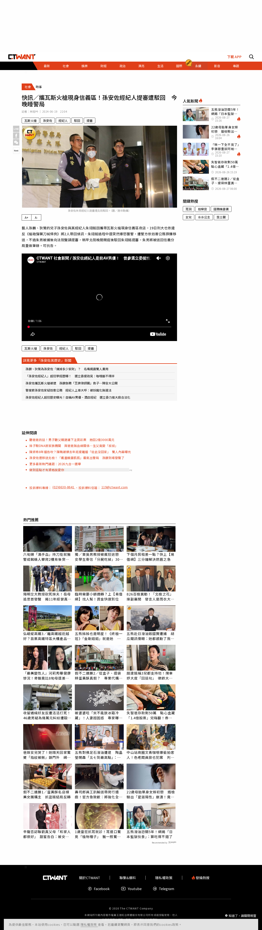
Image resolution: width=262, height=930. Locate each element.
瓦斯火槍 (30, 120)
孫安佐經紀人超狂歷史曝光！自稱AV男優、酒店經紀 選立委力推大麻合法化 (78, 397)
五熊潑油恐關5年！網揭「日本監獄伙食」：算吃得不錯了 (150, 834)
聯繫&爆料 (127, 878)
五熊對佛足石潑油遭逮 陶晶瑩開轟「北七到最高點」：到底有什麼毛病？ (98, 755)
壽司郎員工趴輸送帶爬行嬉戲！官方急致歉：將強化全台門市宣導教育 (98, 794)
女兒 (188, 217)
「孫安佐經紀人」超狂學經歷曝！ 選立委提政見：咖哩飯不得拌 (70, 376)
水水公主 (204, 217)
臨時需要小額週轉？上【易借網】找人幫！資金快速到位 (98, 596)
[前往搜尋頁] (251, 57)
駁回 (77, 120)
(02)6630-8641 (63, 487)
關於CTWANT (89, 878)
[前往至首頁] (22, 56)
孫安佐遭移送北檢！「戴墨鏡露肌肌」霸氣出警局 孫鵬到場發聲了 (76, 457)
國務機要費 (221, 209)
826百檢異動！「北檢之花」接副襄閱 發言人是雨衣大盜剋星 (150, 596)
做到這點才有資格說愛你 (46, 470)
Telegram (166, 889)
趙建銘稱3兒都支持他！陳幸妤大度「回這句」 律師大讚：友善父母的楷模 (150, 676)
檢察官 (202, 209)
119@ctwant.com (114, 487)
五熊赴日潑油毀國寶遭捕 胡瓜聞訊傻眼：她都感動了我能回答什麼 (150, 636)
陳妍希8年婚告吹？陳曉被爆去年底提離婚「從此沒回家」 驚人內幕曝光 (80, 451)
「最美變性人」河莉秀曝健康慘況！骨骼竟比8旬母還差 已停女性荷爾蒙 (47, 676)
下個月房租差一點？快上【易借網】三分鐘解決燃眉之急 (150, 557)
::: (26, 71)
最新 (47, 66)
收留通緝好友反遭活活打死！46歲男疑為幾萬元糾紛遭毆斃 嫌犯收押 (47, 715)
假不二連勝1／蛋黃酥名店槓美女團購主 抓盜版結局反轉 (47, 794)
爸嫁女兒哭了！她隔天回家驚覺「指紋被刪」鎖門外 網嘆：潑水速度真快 (47, 755)
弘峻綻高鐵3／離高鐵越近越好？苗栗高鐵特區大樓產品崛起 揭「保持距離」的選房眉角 (47, 636)
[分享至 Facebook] (16, 135)
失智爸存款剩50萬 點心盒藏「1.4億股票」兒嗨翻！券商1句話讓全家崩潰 (151, 715)
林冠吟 (34, 111)
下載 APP (234, 57)
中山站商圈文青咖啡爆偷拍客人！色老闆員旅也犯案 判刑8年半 (150, 755)
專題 (236, 65)
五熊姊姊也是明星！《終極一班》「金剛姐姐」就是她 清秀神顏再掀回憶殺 (98, 636)
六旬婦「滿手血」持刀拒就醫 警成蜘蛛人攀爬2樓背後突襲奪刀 (47, 557)
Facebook (102, 889)
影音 (217, 65)
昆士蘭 (221, 217)
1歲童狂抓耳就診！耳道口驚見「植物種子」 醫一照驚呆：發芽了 (98, 834)
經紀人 (63, 120)
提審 (90, 120)
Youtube (135, 889)
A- (36, 217)
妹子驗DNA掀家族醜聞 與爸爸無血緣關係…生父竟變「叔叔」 (74, 445)
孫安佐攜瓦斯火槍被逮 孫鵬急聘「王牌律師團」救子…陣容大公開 (72, 383)
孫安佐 (47, 120)
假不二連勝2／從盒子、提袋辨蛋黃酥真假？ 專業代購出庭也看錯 (98, 676)
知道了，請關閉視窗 (242, 915)
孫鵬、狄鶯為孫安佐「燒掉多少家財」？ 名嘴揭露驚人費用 (67, 369)
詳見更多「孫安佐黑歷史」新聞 (47, 360)
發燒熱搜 (202, 878)
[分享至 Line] (16, 129)
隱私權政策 (89, 924)
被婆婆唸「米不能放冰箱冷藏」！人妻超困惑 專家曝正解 (98, 715)
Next (16, 150)
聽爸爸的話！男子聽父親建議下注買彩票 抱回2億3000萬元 (72, 439)
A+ (26, 217)
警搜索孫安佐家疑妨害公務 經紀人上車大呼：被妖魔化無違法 (68, 390)
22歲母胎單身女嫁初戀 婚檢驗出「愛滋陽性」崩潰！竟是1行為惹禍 (151, 794)
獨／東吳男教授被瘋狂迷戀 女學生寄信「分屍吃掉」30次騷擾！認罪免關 (99, 557)
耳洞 (188, 209)
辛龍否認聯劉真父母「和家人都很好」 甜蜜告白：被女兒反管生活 (47, 834)
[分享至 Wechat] (16, 142)
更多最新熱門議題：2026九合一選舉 (55, 464)
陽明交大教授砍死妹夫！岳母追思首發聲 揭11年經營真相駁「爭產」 (47, 596)
